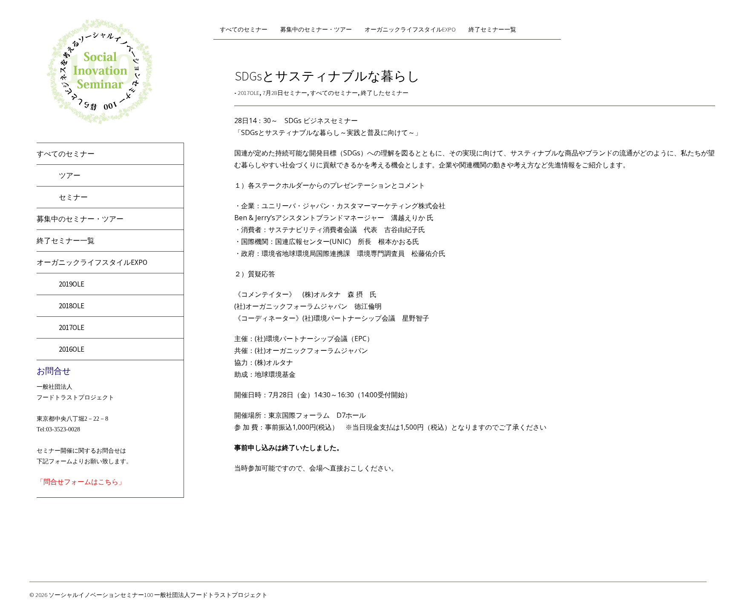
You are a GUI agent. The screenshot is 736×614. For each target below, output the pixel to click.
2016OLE (71, 349)
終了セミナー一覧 (66, 240)
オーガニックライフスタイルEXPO (92, 262)
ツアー (69, 175)
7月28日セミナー (284, 93)
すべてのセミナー (66, 153)
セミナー (73, 197)
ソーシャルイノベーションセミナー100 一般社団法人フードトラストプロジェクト (158, 595)
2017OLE (71, 327)
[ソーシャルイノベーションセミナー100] (99, 123)
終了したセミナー (384, 93)
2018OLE (71, 305)
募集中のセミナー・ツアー (80, 219)
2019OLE (71, 284)
